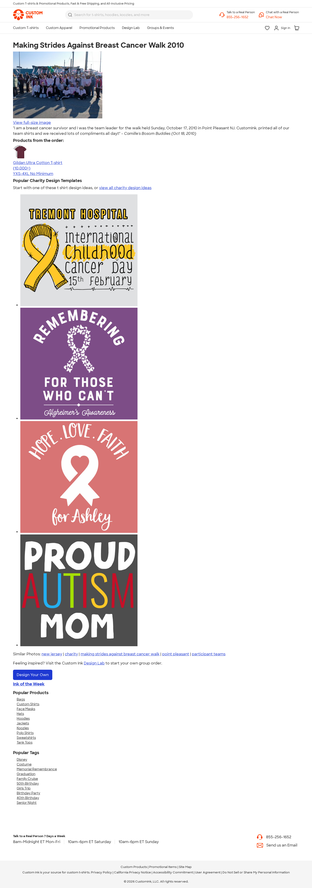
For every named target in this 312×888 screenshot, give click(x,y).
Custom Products (134, 867)
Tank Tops (24, 742)
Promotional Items (163, 867)
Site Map (185, 867)
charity (71, 654)
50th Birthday (28, 783)
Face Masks (26, 709)
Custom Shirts (28, 704)
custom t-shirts (78, 872)
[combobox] (129, 14)
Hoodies (23, 718)
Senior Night (27, 803)
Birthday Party (28, 793)
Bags (21, 699)
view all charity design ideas (125, 187)
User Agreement (207, 872)
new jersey (52, 654)
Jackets (23, 723)
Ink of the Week (29, 684)
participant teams (208, 654)
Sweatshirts (26, 738)
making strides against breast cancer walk (120, 654)
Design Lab (94, 663)
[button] (282, 17)
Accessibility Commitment (173, 872)
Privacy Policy (101, 872)
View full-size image (32, 122)
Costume (24, 764)
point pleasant (175, 654)
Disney (22, 760)
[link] (27, 14)
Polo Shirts (25, 733)
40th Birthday (28, 798)
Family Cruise (27, 779)
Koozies (23, 728)
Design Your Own (33, 674)
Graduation (26, 774)
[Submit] (70, 14)
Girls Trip (24, 788)
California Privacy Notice (132, 872)
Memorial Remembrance (37, 769)
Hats (20, 714)
